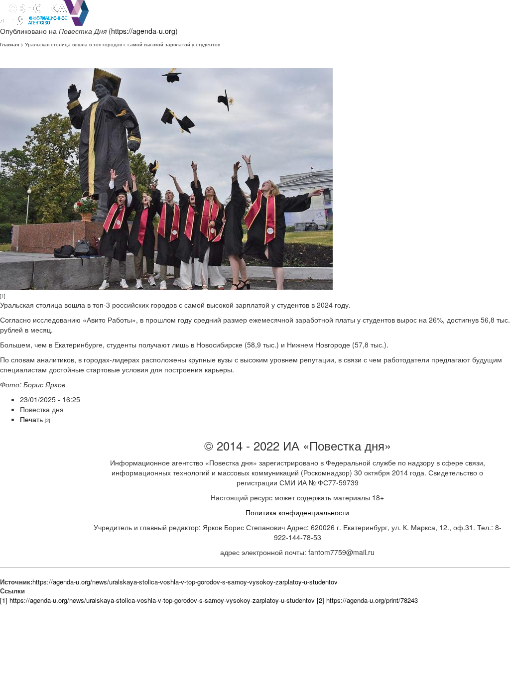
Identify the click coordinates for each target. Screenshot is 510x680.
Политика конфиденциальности (297, 512)
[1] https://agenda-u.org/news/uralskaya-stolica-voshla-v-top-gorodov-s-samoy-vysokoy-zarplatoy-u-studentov (157, 600)
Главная (9, 44)
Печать (31, 419)
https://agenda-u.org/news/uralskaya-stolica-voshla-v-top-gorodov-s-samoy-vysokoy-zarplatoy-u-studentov (185, 581)
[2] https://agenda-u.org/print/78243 (367, 600)
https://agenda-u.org (143, 31)
